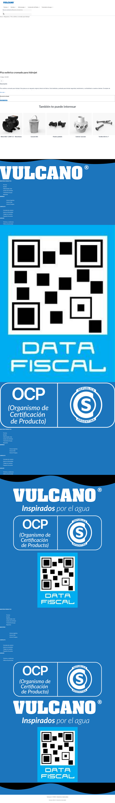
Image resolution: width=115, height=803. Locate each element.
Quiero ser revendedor (8, 647)
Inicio (1, 16)
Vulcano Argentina (10, 200)
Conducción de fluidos (33, 7)
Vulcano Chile (9, 202)
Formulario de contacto (8, 210)
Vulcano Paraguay (10, 204)
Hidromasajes (21, 7)
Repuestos (7, 16)
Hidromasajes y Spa (7, 188)
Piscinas (6, 7)
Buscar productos (7, 10)
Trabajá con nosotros (8, 214)
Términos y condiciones (8, 222)
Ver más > (2, 92)
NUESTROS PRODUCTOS (5, 181)
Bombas (13, 7)
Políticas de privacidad (8, 224)
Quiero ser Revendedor (8, 212)
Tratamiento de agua (47, 7)
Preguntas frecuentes (8, 216)
